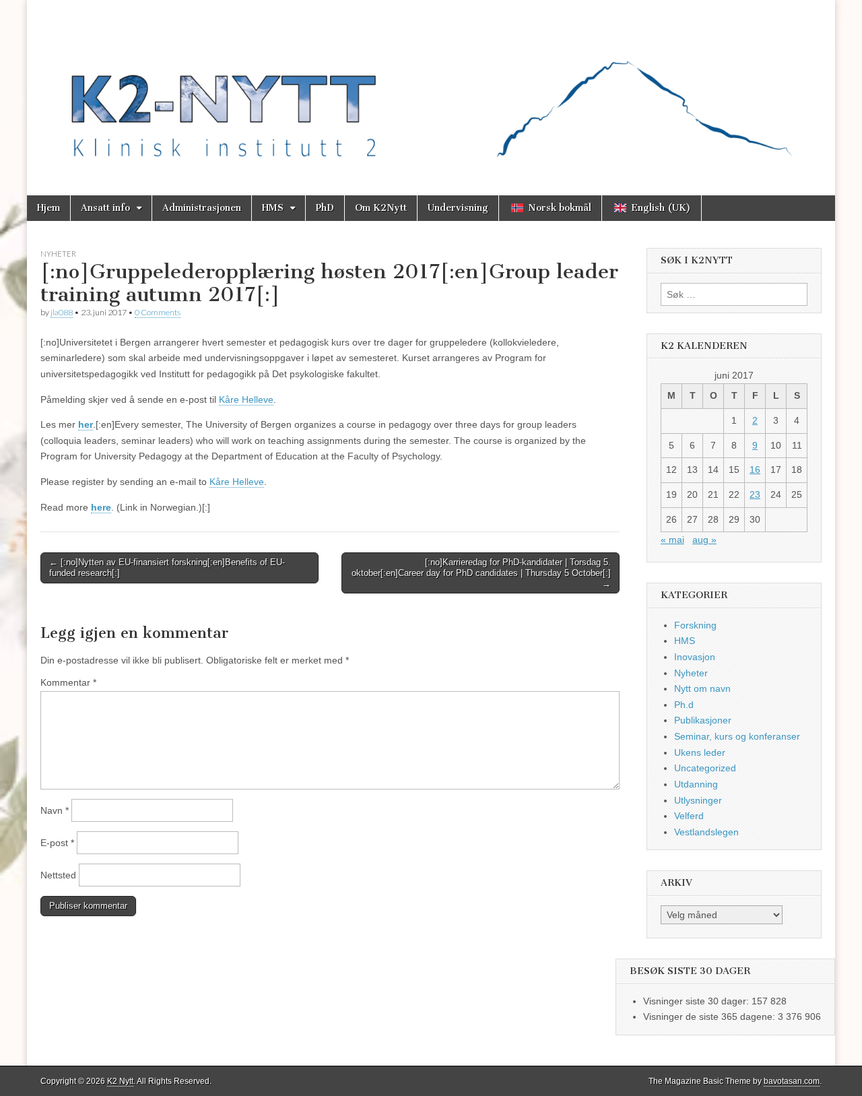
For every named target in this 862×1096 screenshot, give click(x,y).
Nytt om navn (702, 688)
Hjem (48, 208)
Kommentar (68, 682)
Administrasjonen (201, 208)
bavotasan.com (792, 1081)
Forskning (695, 625)
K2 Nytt (120, 1081)
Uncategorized (705, 768)
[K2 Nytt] (431, 87)
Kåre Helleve (246, 399)
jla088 (62, 312)
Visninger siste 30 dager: (697, 1001)
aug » (704, 539)
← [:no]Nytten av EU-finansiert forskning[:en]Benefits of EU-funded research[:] (167, 567)
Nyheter (58, 253)
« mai (672, 539)
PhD (325, 208)
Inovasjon (694, 656)
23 (755, 494)
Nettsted (58, 875)
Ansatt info (105, 208)
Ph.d (684, 704)
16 (755, 469)
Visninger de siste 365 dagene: (710, 1016)
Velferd (689, 815)
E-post (57, 842)
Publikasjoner (702, 720)
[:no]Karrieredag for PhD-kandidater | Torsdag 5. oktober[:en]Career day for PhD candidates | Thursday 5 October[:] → (481, 572)
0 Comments (157, 312)
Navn (54, 810)
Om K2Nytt (381, 208)
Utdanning (696, 784)
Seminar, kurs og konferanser (737, 736)
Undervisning (458, 208)
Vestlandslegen (706, 832)
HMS (273, 208)
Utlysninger (698, 800)
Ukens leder (699, 752)
